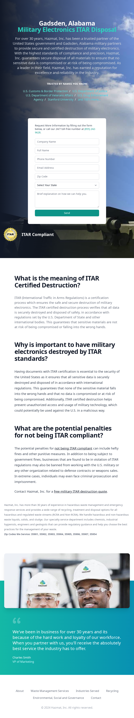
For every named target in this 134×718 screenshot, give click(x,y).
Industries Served (87, 691)
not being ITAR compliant (73, 448)
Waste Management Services (50, 691)
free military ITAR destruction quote (80, 491)
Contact (96, 698)
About (20, 691)
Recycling (112, 691)
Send (67, 213)
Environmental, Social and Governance (58, 698)
